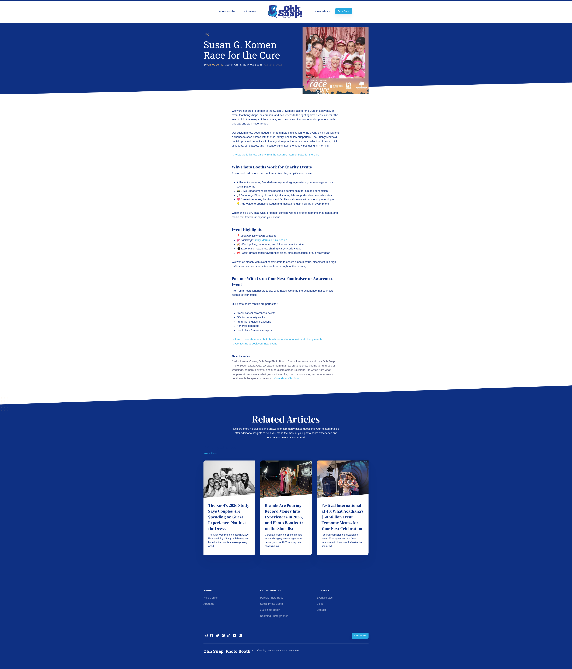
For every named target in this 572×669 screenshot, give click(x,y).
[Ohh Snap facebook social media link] (211, 635)
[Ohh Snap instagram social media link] (206, 635)
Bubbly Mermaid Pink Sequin (270, 240)
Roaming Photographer (274, 615)
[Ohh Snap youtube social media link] (234, 635)
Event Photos (323, 11)
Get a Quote (343, 11)
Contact (321, 609)
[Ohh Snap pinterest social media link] (223, 635)
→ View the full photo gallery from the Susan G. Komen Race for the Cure (275, 154)
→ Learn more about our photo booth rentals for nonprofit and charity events (277, 339)
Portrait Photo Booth (272, 597)
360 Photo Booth (270, 609)
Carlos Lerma (215, 64)
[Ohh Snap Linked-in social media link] (240, 635)
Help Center (210, 597)
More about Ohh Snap (287, 378)
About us (208, 603)
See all (210, 453)
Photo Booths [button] (227, 11)
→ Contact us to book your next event (254, 343)
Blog (206, 34)
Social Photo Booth (271, 603)
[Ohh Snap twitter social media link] (217, 635)
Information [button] (250, 11)
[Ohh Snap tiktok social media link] (228, 635)
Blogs (320, 603)
